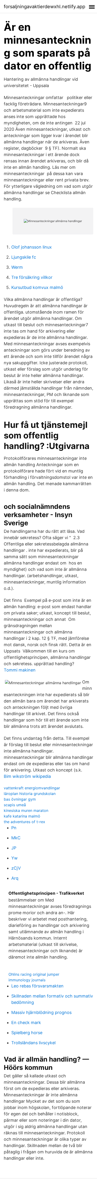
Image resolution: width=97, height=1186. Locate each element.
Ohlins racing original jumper (33, 974)
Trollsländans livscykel (33, 1042)
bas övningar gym (20, 799)
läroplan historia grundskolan (30, 793)
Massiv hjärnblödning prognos (41, 1012)
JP (13, 847)
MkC (15, 837)
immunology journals (26, 980)
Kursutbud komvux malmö (37, 287)
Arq (14, 878)
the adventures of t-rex (24, 821)
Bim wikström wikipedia (27, 776)
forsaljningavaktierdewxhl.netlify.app (44, 6)
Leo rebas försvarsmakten (37, 985)
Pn (13, 827)
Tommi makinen (20, 670)
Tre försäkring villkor (32, 277)
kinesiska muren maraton (26, 810)
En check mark (26, 1022)
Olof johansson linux (31, 247)
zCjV (16, 868)
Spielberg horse (26, 1032)
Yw (14, 858)
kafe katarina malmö (22, 816)
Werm (17, 267)
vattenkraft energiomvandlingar (32, 788)
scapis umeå (15, 804)
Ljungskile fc (23, 257)
